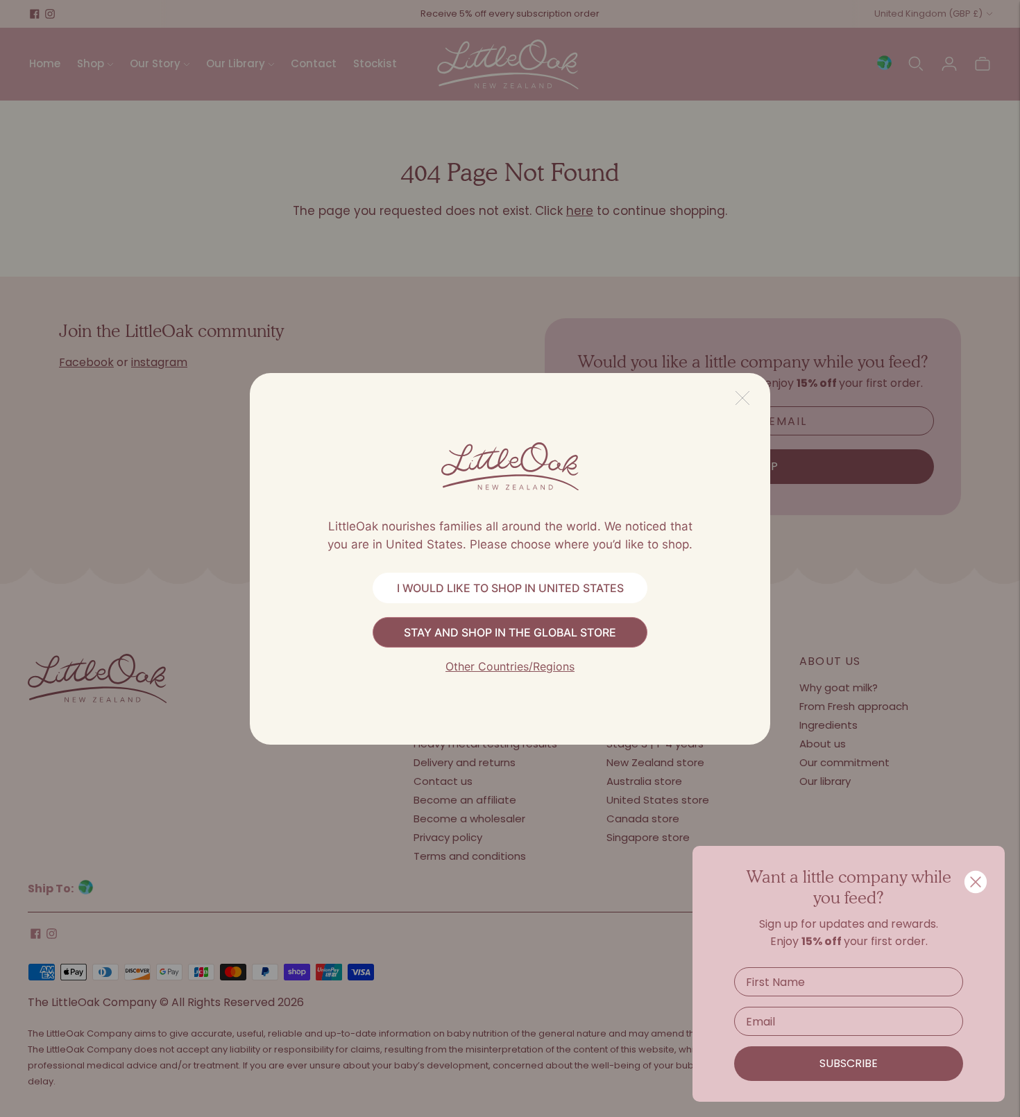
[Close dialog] (975, 882)
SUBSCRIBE (848, 1063)
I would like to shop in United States (510, 588)
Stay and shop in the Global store (510, 632)
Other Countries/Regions (510, 666)
